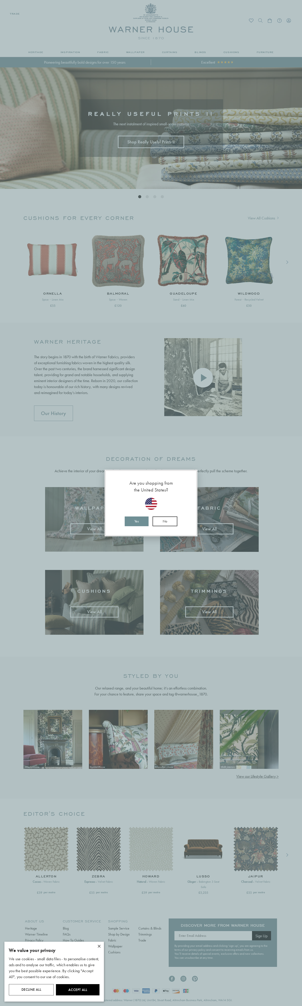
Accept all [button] (77, 989)
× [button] (99, 946)
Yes (136, 521)
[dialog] (54, 972)
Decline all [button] (31, 989)
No (165, 521)
